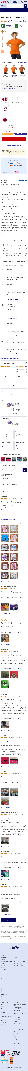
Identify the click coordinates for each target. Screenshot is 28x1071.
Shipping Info (17, 1025)
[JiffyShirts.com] (14, 2)
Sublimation (17, 488)
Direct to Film (6, 481)
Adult (2, 1004)
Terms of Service (18, 1046)
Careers (16, 1035)
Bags (2, 991)
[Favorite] (5, 31)
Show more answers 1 (12, 299)
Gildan (2, 1018)
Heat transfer (6, 484)
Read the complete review (8, 519)
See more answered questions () (9, 358)
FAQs (15, 1021)
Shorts (2, 985)
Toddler (3, 1012)
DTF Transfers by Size (19, 961)
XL (19, 96)
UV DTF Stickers (18, 963)
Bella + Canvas (5, 1020)
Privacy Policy (17, 1043)
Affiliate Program (18, 1037)
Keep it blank (6, 491)
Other (13, 491)
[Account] (22, 2)
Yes (14, 523)
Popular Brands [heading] (6, 1016)
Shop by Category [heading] (6, 955)
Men (2, 1008)
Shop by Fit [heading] (4, 1002)
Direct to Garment (7, 488)
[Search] (25, 6)
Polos (2, 963)
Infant (2, 1014)
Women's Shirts (5, 974)
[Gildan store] (19, 21)
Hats (2, 989)
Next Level (3, 1024)
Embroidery (15, 484)
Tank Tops (3, 965)
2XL (9, 105)
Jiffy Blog (16, 1039)
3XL (9, 115)
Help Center (17, 1017)
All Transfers (17, 959)
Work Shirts (4, 969)
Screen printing (16, 481)
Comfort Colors (5, 1022)
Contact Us (17, 1019)
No (18, 523)
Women (3, 1006)
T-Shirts (3, 959)
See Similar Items (8, 133)
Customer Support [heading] (20, 1002)
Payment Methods (18, 1029)
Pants (2, 981)
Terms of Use (17, 1069)
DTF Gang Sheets (18, 965)
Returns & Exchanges (19, 1027)
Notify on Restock (20, 133)
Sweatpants (4, 983)
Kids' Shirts (4, 976)
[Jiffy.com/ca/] (14, 947)
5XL (12, 125)
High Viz (3, 996)
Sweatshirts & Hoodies (6, 961)
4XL (9, 125)
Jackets (3, 967)
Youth (2, 1010)
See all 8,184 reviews (8, 920)
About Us (16, 1033)
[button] (3, 6)
